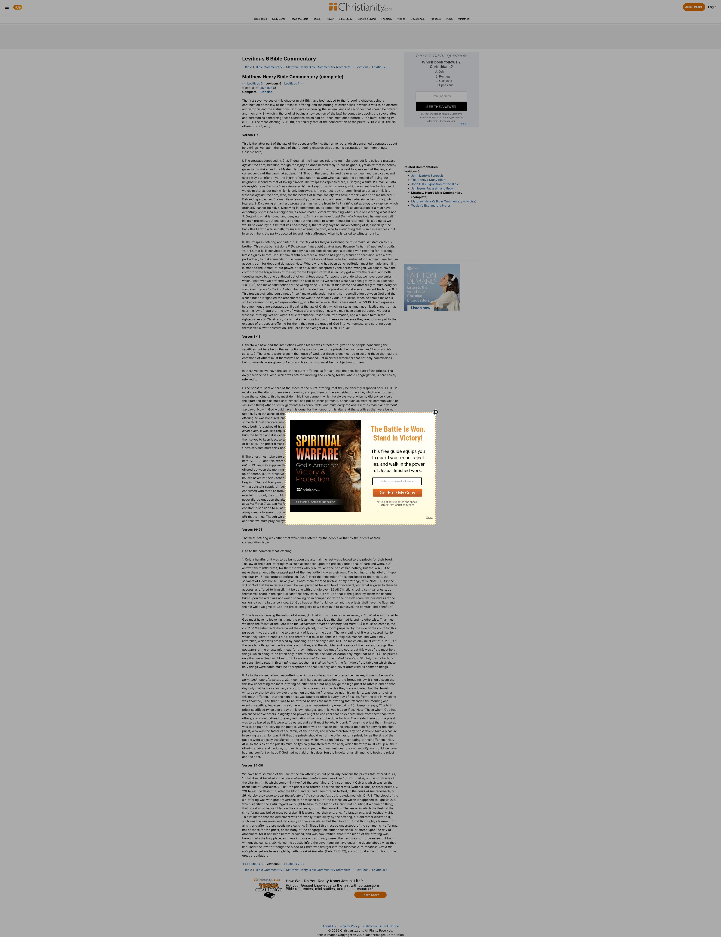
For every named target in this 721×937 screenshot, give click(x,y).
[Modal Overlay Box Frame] (360, 468)
